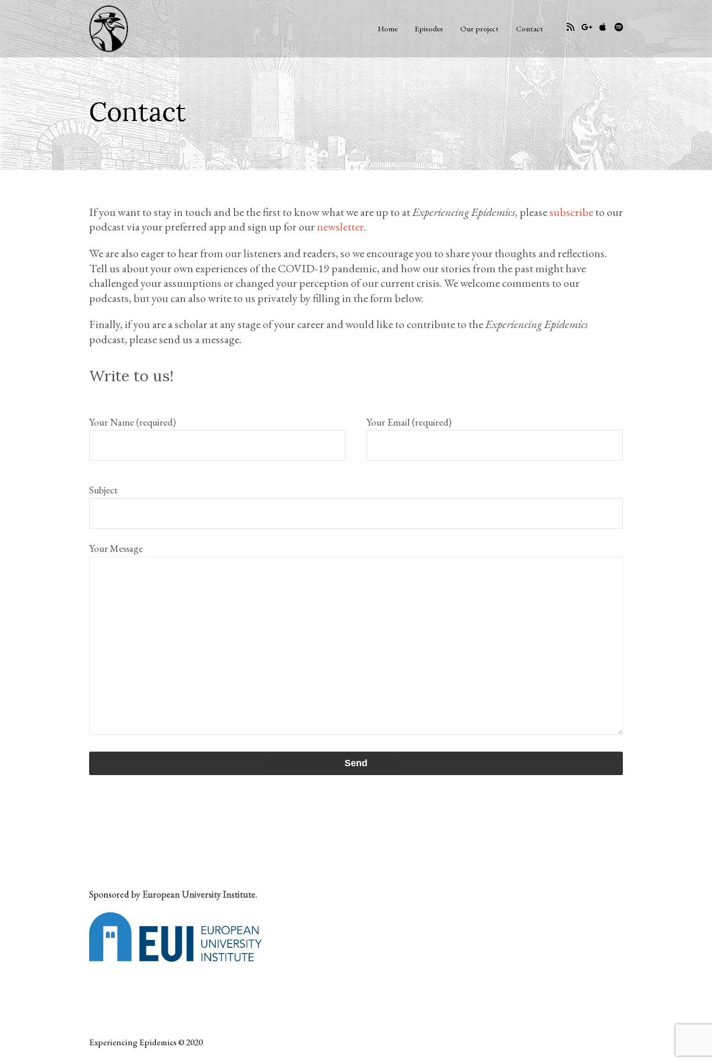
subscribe (571, 212)
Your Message (116, 548)
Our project (479, 28)
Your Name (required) (132, 422)
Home (388, 28)
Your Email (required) (408, 422)
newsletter (340, 226)
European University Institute (198, 894)
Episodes (429, 28)
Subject (103, 490)
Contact (529, 28)
